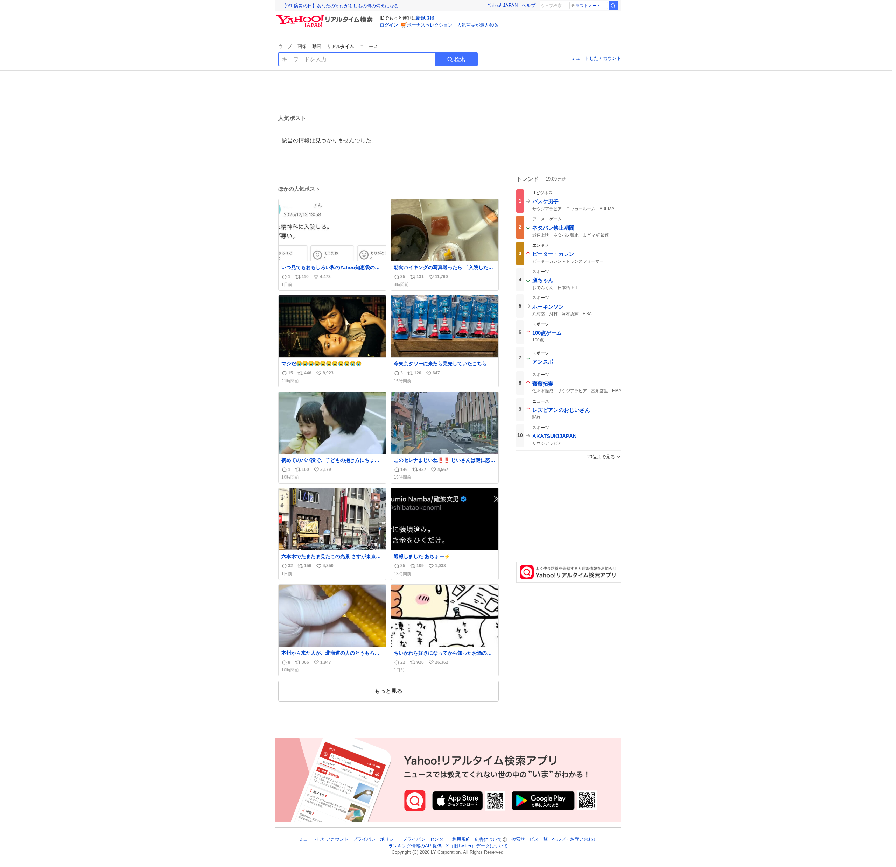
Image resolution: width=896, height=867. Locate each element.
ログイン (389, 25)
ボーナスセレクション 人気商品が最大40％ (452, 25)
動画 (316, 46)
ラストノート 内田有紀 (591, 5)
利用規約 (461, 839)
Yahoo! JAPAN (503, 5)
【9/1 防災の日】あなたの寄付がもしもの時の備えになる (340, 5)
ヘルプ (529, 5)
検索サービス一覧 (529, 839)
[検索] (613, 5)
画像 (302, 46)
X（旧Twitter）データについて (477, 845)
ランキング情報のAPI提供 (415, 845)
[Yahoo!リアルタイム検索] (325, 17)
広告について (488, 839)
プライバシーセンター (425, 839)
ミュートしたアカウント (596, 58)
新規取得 (425, 18)
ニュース (369, 46)
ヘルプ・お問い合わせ (574, 839)
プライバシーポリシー (375, 839)
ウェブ (285, 46)
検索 (459, 59)
